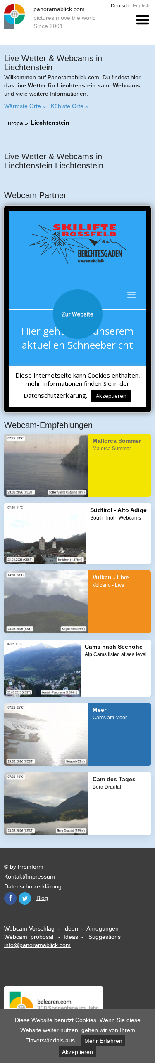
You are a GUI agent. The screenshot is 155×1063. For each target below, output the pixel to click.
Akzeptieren (77, 1052)
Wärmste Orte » (25, 106)
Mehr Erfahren (103, 1040)
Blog (42, 898)
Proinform (30, 866)
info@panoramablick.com (37, 945)
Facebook (10, 898)
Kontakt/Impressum (29, 876)
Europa (13, 123)
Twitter (25, 898)
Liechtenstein (50, 122)
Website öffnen (77, 314)
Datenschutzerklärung (33, 886)
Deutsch (120, 6)
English (141, 6)
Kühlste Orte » (69, 106)
